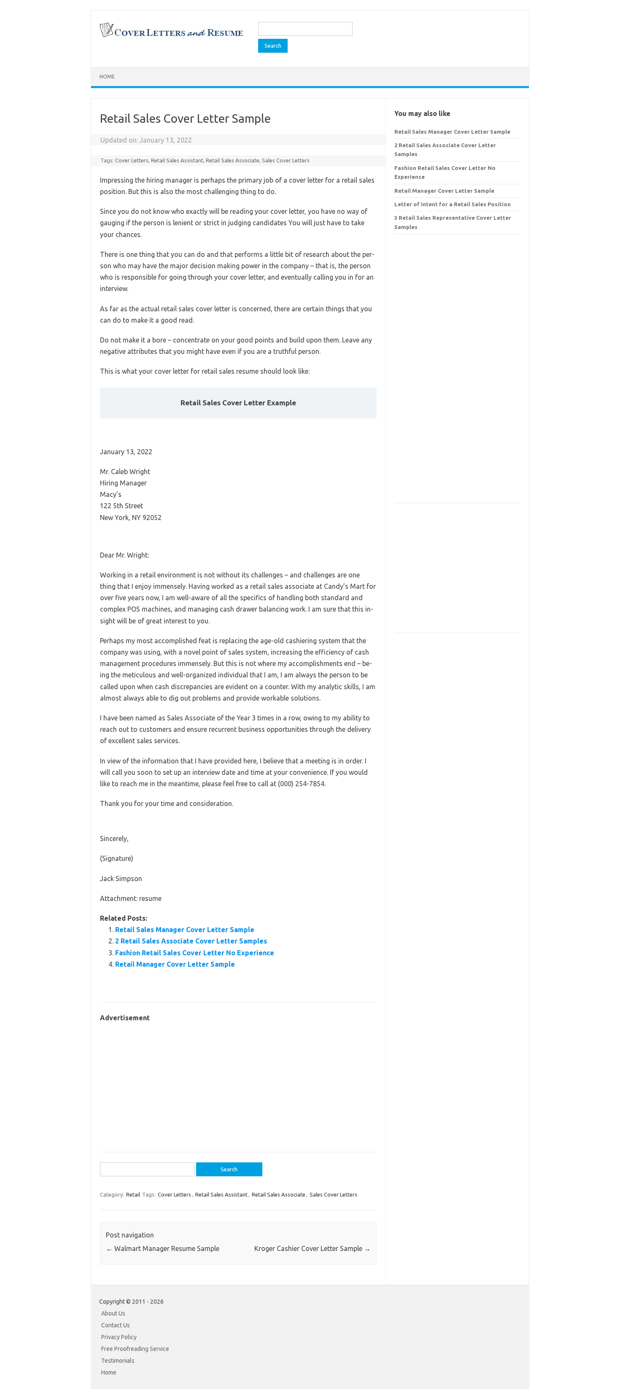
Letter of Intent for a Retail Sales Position (452, 204)
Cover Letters (131, 160)
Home (107, 76)
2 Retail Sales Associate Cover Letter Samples (191, 941)
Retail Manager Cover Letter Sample (175, 964)
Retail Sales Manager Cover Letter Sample (184, 929)
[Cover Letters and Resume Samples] (171, 36)
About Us (113, 1313)
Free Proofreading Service (135, 1348)
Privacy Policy (119, 1337)
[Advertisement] (238, 1083)
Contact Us (115, 1325)
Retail (133, 1194)
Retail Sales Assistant (177, 160)
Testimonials (118, 1360)
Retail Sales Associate (232, 160)
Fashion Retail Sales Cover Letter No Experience (194, 953)
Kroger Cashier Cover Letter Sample (312, 1248)
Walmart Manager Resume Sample (162, 1248)
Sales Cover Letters (286, 160)
